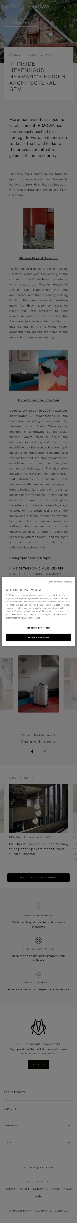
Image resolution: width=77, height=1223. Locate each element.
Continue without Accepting (60, 581)
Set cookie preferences (38, 627)
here (50, 604)
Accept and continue (38, 637)
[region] (38, 611)
